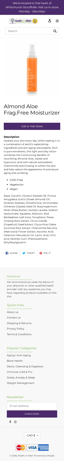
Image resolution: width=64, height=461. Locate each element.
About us (12, 312)
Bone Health (15, 360)
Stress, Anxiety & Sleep (21, 377)
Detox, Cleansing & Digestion (25, 366)
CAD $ (31, 435)
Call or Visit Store (32, 126)
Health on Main (25, 455)
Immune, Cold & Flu (19, 371)
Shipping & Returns (19, 323)
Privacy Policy (15, 328)
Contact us (13, 317)
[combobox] (32, 31)
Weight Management (20, 383)
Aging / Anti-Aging (19, 355)
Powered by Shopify (44, 455)
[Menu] (56, 20)
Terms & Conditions (19, 334)
